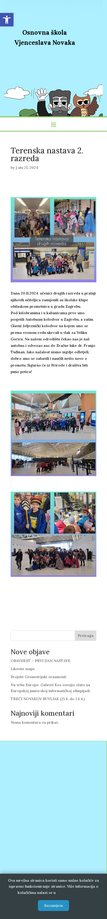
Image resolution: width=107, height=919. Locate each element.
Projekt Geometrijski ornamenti (38, 676)
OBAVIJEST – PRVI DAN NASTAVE (40, 660)
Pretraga (85, 635)
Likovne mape (23, 668)
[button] (7, 19)
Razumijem (53, 905)
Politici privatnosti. (73, 892)
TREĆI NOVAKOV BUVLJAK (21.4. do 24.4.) (48, 699)
